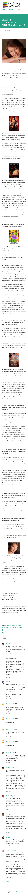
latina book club (7, 627)
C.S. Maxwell (9, 682)
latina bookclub (17, 627)
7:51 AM (8, 845)
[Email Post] (3, 630)
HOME (3, 9)
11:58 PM (8, 832)
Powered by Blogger (15, 891)
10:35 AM (8, 677)
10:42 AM (8, 698)
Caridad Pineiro (10, 625)
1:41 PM (8, 791)
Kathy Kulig (9, 796)
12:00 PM (8, 725)
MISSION (11, 9)
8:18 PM (8, 809)
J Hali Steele (9, 752)
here (17, 593)
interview (18, 625)
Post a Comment (6, 881)
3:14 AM (8, 877)
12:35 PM (8, 763)
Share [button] (3, 632)
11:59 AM (8, 713)
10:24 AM (8, 654)
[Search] (22, 3)
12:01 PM (8, 748)
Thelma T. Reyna (11, 850)
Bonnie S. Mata (10, 703)
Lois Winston (10, 643)
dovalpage (9, 814)
